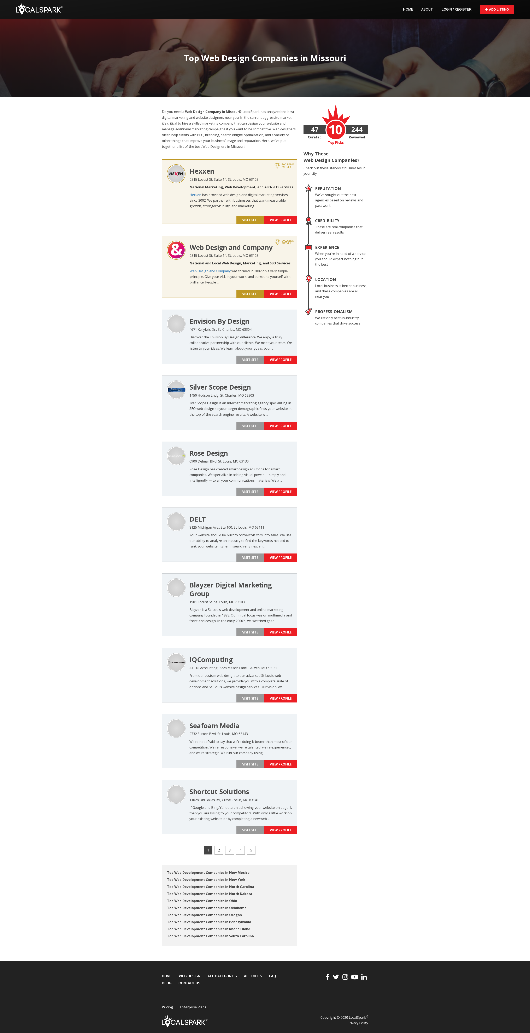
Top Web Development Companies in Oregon (204, 915)
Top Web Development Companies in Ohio (202, 901)
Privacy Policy (357, 1023)
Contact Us (189, 983)
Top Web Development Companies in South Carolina (210, 936)
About (427, 9)
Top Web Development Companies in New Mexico (208, 872)
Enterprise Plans (193, 1007)
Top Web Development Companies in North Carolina (210, 886)
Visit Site (250, 220)
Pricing (167, 1007)
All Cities (253, 976)
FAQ (272, 976)
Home (408, 9)
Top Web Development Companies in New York (206, 879)
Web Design (189, 976)
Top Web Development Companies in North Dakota (209, 893)
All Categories (222, 976)
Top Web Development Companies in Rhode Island (208, 929)
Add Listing (499, 9)
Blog (166, 983)
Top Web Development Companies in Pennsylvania (209, 922)
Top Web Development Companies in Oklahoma (207, 908)
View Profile (281, 220)
